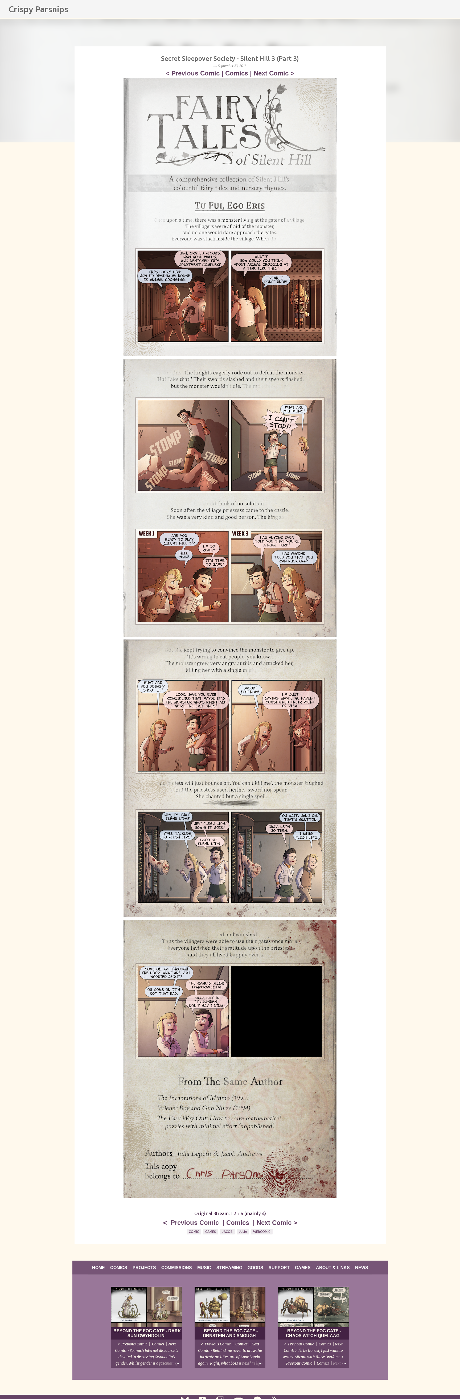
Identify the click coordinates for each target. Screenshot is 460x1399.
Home (98, 1267)
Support (279, 1267)
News (361, 1267)
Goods (255, 1267)
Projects (144, 1267)
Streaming (229, 1267)
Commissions (176, 1267)
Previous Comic (195, 73)
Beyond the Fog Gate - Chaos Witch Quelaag (313, 1333)
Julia (243, 1231)
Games (210, 1231)
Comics (236, 73)
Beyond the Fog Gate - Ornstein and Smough (230, 1333)
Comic (194, 1231)
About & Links (333, 1267)
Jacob (227, 1231)
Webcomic (261, 1231)
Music (204, 1267)
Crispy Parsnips (38, 9)
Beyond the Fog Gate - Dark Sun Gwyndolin (147, 1333)
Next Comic (271, 73)
